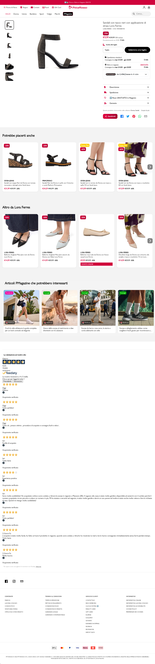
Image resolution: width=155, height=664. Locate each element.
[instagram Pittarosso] (14, 581)
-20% (7, 146)
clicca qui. (38, 566)
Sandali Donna (139, 110)
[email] (145, 116)
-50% (7, 217)
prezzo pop (85, 145)
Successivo (18, 381)
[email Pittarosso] (21, 581)
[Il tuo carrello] (149, 8)
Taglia (107, 50)
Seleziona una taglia (137, 50)
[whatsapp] (139, 116)
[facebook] (121, 116)
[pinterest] (133, 116)
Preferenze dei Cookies (134, 612)
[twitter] (127, 116)
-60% (83, 149)
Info (123, 40)
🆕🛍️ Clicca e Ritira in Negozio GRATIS (77, 2)
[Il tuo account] (144, 7)
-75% (106, 33)
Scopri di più (145, 110)
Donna (133, 110)
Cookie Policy (131, 609)
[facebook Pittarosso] (6, 581)
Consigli (46, 293)
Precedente (7, 381)
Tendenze (9, 293)
